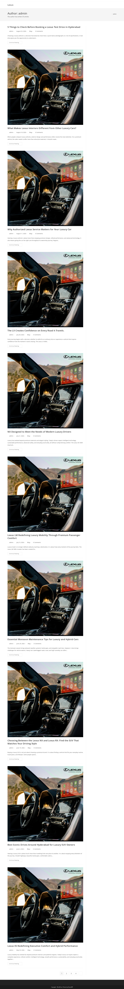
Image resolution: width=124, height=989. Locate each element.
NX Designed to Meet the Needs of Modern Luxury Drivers (39, 431)
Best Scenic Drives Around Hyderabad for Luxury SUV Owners (41, 844)
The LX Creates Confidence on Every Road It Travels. (36, 330)
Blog (30, 31)
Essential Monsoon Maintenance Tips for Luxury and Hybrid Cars (43, 639)
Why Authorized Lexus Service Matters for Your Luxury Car (39, 229)
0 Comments (39, 31)
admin (114, 14)
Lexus (10, 4)
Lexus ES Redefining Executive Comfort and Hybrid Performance (43, 945)
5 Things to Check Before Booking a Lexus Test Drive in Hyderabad (44, 26)
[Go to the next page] (80, 973)
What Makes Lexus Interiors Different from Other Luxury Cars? (42, 128)
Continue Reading (15, 42)
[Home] (110, 14)
